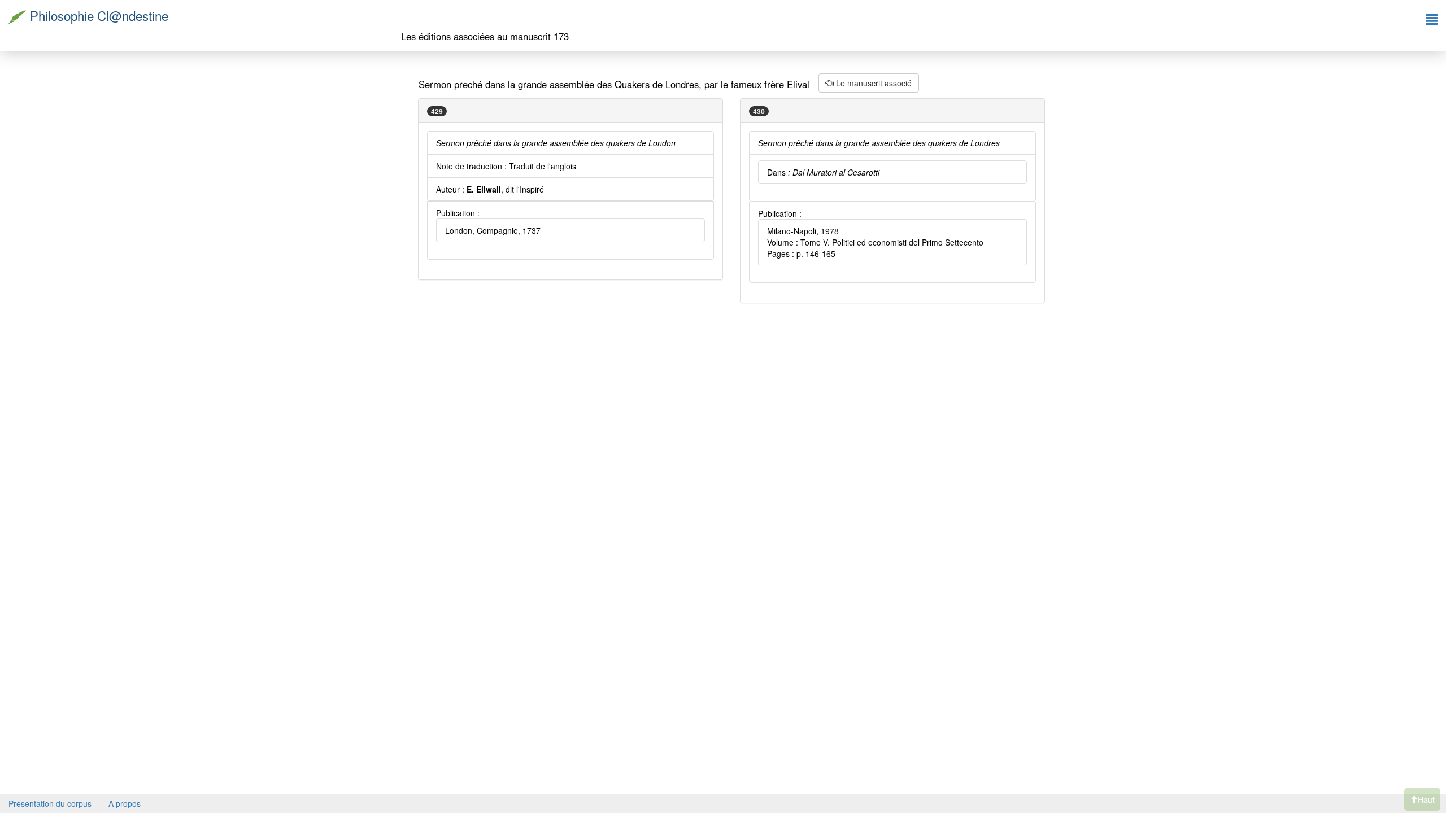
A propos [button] (124, 803)
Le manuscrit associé (873, 83)
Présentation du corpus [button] (50, 803)
